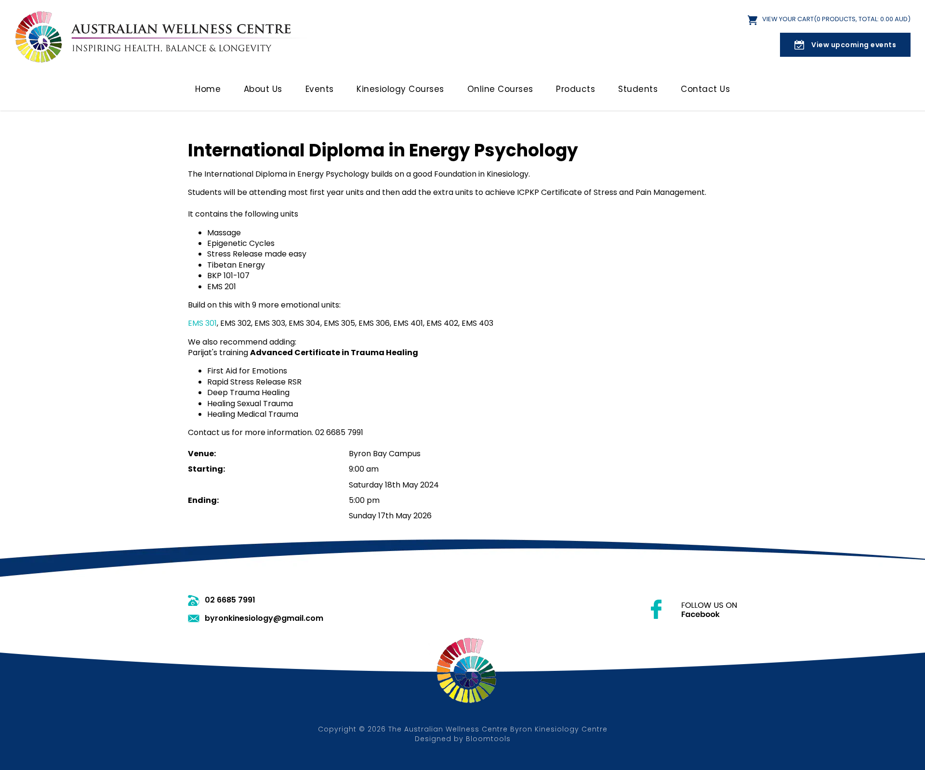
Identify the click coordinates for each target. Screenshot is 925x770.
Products (575, 89)
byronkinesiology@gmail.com (264, 618)
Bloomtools (488, 739)
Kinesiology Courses (400, 89)
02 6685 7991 (230, 600)
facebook (694, 609)
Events (319, 89)
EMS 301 (202, 323)
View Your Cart (836, 19)
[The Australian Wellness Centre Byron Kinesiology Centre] (163, 36)
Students (638, 89)
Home (208, 89)
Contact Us (705, 89)
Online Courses (500, 89)
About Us (263, 89)
